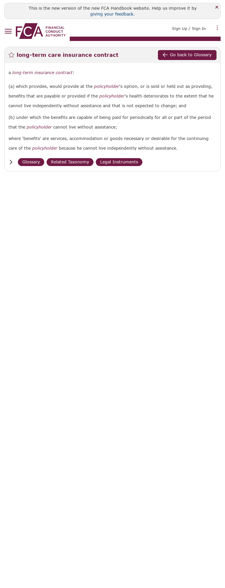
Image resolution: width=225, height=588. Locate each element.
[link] (41, 31)
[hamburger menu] (8, 31)
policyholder (106, 86)
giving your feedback (111, 13)
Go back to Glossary (191, 54)
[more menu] (217, 28)
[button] (10, 162)
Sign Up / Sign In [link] (189, 28)
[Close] (217, 7)
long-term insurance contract (42, 73)
